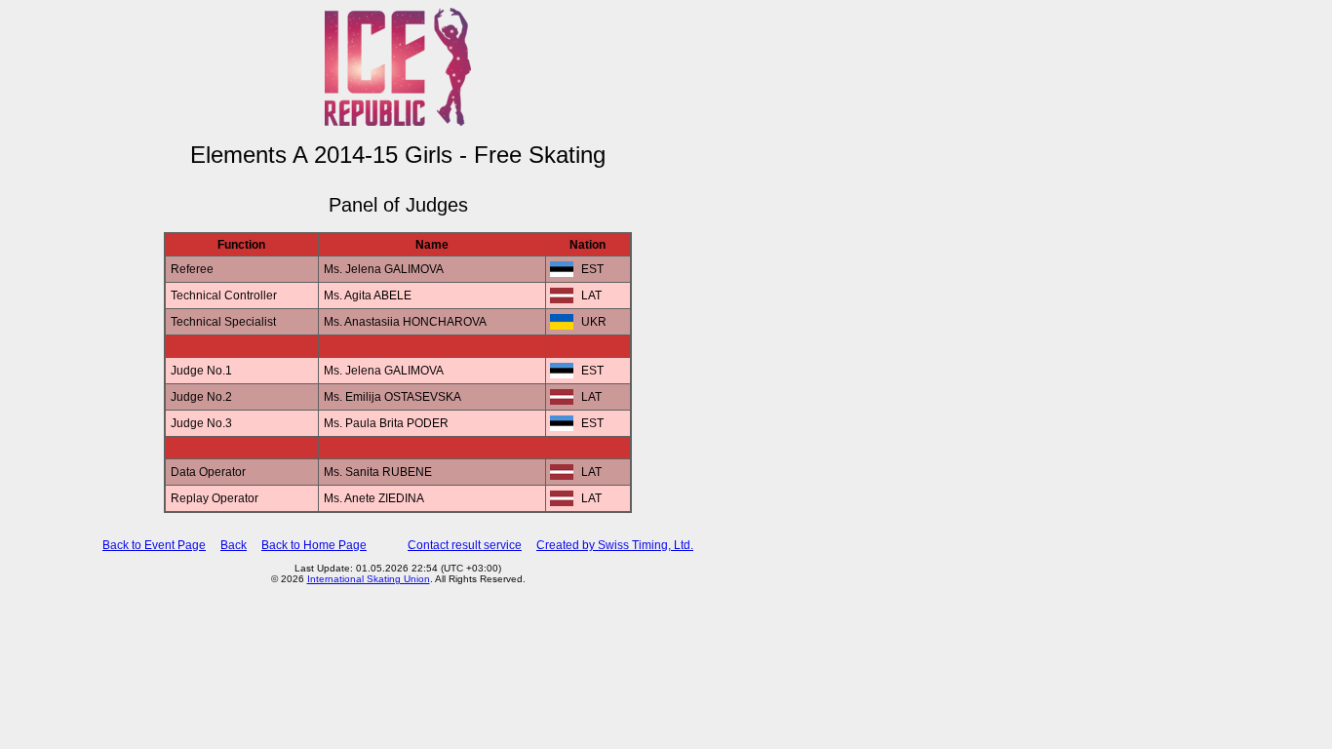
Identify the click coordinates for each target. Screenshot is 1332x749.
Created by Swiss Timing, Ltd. (614, 545)
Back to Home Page (314, 545)
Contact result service (465, 545)
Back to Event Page (154, 545)
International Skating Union (368, 578)
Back (233, 545)
